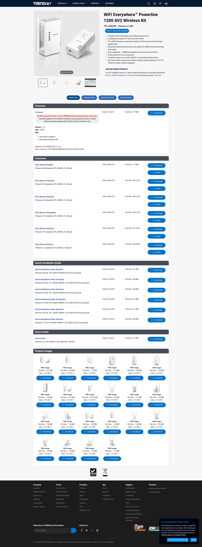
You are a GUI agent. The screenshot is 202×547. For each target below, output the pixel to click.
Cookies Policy (98, 542)
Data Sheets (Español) (44, 228)
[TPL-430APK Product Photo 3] (66, 83)
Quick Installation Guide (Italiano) (49, 319)
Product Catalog (39, 507)
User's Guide (40, 338)
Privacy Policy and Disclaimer (81, 542)
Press (58, 485)
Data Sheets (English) (44, 165)
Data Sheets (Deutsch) (44, 197)
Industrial (82, 503)
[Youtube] (97, 530)
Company (37, 485)
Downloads (130, 495)
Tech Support (130, 488)
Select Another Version (117, 31)
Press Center (60, 488)
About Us (36, 488)
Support (95, 3)
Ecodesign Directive (133, 510)
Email (157, 172)
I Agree (193, 540)
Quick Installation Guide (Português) (50, 299)
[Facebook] (81, 530)
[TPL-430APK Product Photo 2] (54, 83)
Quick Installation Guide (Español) (49, 309)
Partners (109, 3)
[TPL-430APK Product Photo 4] (78, 83)
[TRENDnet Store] (154, 3)
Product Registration (133, 499)
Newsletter (60, 499)
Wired (81, 495)
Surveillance (83, 499)
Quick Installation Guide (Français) (49, 279)
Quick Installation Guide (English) (49, 269)
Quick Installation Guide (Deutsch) (49, 289)
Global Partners (154, 492)
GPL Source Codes (132, 507)
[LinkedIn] (87, 530)
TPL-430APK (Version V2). (118, 75)
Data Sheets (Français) (44, 181)
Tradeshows (60, 503)
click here (157, 75)
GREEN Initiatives (39, 492)
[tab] (73, 97)
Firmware (39, 112)
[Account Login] (160, 3)
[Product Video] (90, 83)
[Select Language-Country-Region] (166, 3)
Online (105, 488)
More (81, 507)
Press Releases (61, 492)
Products (83, 485)
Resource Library (62, 507)
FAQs (127, 503)
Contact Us (37, 495)
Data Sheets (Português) (45, 212)
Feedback (36, 499)
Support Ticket (131, 492)
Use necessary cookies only (178, 540)
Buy (104, 485)
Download (158, 113)
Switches (82, 488)
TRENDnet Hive (84, 510)
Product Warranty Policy (134, 514)
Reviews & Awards (62, 495)
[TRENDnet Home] (42, 3)
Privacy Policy (166, 535)
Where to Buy (79, 3)
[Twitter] (92, 530)
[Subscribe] (73, 530)
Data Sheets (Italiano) (44, 244)
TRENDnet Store (108, 499)
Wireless (82, 492)
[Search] (148, 3)
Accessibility (37, 503)
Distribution (107, 495)
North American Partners (157, 488)
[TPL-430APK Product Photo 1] (43, 83)
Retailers (106, 492)
